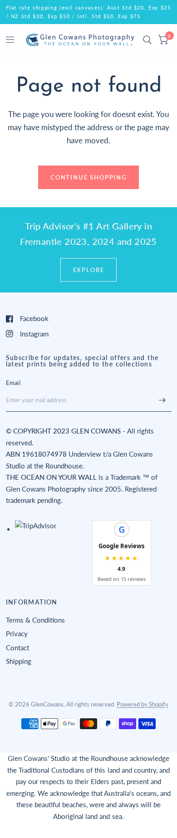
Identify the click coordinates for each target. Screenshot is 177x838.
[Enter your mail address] (162, 400)
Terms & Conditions (35, 620)
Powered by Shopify (142, 704)
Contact (17, 647)
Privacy (17, 633)
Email (13, 382)
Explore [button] (88, 269)
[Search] (147, 40)
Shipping (18, 661)
